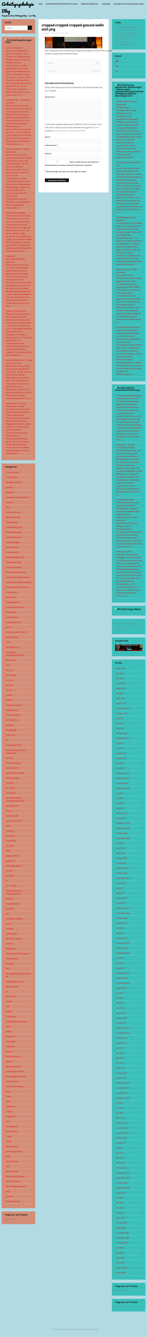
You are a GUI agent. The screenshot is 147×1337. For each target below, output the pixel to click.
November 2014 (122, 973)
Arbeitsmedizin (12, 552)
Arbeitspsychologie (13, 567)
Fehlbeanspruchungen (15, 773)
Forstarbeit (10, 788)
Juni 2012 (120, 1108)
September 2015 (122, 953)
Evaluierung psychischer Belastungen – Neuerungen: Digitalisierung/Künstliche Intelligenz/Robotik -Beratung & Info (129, 90)
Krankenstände (12, 904)
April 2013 (120, 1063)
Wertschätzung (12, 1161)
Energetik (10, 725)
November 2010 (122, 1178)
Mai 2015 (120, 963)
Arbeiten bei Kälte (13, 517)
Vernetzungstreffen (14, 1151)
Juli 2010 (119, 1198)
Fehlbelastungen (12, 778)
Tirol (8, 1121)
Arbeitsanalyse (12, 522)
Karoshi (9, 871)
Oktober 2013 (121, 1038)
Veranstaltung (12, 1146)
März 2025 (120, 668)
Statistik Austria (12, 1081)
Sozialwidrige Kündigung (16, 1076)
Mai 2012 (120, 1113)
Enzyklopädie (11, 730)
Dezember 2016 (122, 908)
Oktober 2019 (121, 783)
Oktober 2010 (121, 1183)
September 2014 (122, 983)
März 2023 (120, 698)
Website (48, 154)
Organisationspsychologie (16, 1021)
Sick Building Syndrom (15, 1071)
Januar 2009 (121, 1273)
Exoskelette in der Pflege (16, 403)
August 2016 (121, 923)
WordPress (94, 1329)
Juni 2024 (120, 673)
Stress (8, 1091)
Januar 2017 (121, 903)
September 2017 (122, 878)
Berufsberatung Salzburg (125, 44)
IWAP (8, 851)
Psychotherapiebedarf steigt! (128, 327)
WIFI (7, 1166)
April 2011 (120, 1158)
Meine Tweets (10, 1219)
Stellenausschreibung (14, 1086)
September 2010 (122, 1188)
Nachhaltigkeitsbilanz (14, 981)
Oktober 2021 (121, 733)
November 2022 (122, 708)
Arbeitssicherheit (13, 602)
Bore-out (9, 670)
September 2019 (122, 788)
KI (7, 881)
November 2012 (122, 1088)
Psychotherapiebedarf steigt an (129, 395)
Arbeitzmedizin (12, 617)
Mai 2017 (120, 888)
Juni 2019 (120, 798)
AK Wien (9, 487)
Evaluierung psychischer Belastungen (129, 4)
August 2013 (121, 1043)
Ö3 (7, 991)
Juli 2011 (119, 1148)
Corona (9, 690)
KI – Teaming (11, 886)
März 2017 (120, 893)
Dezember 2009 (122, 1233)
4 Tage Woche (11, 477)
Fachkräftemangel (13, 763)
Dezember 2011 (122, 1128)
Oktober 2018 (121, 833)
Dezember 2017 (122, 868)
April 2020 (120, 768)
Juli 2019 (119, 793)
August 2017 (121, 883)
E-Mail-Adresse (51, 145)
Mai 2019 (120, 803)
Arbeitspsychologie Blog (18, 7)
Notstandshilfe (12, 986)
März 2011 (120, 1163)
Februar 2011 (121, 1168)
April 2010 (120, 1213)
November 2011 (122, 1133)
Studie (8, 1096)
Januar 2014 (121, 1023)
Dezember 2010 (122, 1173)
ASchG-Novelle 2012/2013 (16, 632)
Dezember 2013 (122, 1028)
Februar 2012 (121, 1123)
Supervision (10, 1106)
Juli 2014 (119, 993)
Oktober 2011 (121, 1138)
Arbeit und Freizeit (13, 512)
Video (8, 1156)
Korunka (9, 898)
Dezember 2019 (122, 773)
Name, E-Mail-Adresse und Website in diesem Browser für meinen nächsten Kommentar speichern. (72, 163)
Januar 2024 (121, 688)
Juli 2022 (119, 718)
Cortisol (9, 695)
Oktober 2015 (121, 948)
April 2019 (120, 808)
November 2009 (122, 1238)
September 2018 (122, 838)
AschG (8, 627)
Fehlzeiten (10, 783)
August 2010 (121, 1193)
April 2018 (120, 848)
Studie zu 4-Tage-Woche (16, 311)
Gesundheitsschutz (13, 821)
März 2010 (120, 1218)
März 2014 (120, 1013)
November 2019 (122, 778)
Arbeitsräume (11, 592)
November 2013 (122, 1033)
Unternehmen (11, 1131)
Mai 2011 (120, 1153)
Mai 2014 (120, 1003)
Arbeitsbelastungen (14, 532)
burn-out (9, 680)
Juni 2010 (120, 1203)
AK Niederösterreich (14, 482)
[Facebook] (117, 61)
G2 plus (9, 811)
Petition (9, 1031)
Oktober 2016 (121, 918)
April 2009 (120, 1258)
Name (48, 137)
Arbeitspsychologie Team (18, 41)
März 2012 (120, 1118)
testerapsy (46, 33)
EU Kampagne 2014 (14, 745)
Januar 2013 (121, 1078)
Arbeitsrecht (11, 597)
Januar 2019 (121, 818)
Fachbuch (10, 758)
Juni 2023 (120, 693)
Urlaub (9, 1136)
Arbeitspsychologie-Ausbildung (18, 582)
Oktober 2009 (121, 1243)
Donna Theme (77, 1329)
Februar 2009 (121, 1268)
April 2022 (120, 728)
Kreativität (10, 909)
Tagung (9, 1111)
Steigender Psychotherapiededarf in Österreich (16, 259)
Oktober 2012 (121, 1093)
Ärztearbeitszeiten (13, 622)
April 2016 (120, 933)
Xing (7, 1191)
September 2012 (122, 1098)
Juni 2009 (120, 1253)
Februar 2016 (121, 938)
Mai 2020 (120, 763)
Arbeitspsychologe (13, 562)
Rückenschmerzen (13, 1056)
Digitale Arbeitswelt (14, 705)
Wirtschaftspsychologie (15, 1176)
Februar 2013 (121, 1073)
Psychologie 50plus (131, 609)
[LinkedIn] (117, 71)
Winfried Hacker (12, 1171)
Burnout (9, 685)
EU (7, 740)
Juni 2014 (120, 998)
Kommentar (50, 97)
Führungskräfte (12, 806)
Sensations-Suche (13, 1066)
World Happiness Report (16, 1186)
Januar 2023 (121, 703)
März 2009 (120, 1263)
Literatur (9, 943)
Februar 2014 (121, 1018)
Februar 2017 (121, 898)
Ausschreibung (12, 637)
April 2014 (120, 1008)
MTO (8, 968)
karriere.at (10, 876)
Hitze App (10, 831)
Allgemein (10, 492)
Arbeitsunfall (11, 612)
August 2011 (121, 1143)
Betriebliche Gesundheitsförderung (127, 388)
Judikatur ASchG (12, 856)
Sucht (8, 1101)
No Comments (65, 33)
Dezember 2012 (122, 1083)
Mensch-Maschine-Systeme (17, 953)
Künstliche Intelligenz (14, 919)
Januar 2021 (121, 753)
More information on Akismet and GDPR (68, 131)
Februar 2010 (121, 1223)
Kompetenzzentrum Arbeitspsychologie (61, 4)
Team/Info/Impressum (89, 4)
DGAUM (9, 700)
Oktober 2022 (121, 713)
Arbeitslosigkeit (12, 547)
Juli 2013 (119, 1048)
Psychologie (11, 1041)
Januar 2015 (121, 968)
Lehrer (8, 923)
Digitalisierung (12, 710)
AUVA (8, 642)
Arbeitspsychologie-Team (125, 33)
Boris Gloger (11, 675)
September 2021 (122, 738)
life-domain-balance (14, 939)
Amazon (9, 502)
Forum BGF (106, 4)
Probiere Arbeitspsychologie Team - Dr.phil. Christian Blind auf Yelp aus (127, 626)
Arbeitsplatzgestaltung (15, 557)
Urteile (8, 1141)
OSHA (8, 1026)
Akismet (96, 127)
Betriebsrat (10, 660)
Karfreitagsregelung (14, 866)
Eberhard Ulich (12, 720)
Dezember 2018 (122, 823)
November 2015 (122, 943)
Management (11, 948)
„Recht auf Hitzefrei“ (124, 551)
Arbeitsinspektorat (13, 537)
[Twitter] (117, 66)
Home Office (11, 841)
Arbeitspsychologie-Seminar (17, 587)
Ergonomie (10, 735)
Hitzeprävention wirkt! (125, 499)
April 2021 (120, 748)
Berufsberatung (12, 647)
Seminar (9, 1061)
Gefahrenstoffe (12, 816)
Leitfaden (10, 928)
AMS (8, 507)
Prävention (10, 1036)
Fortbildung (10, 793)
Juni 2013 (120, 1053)
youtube (9, 1196)
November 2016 (122, 913)
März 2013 (120, 1068)
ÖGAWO (9, 1001)
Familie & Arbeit (12, 768)
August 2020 (121, 758)
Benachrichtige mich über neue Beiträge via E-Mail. (66, 172)
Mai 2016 (120, 928)
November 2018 (122, 828)
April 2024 (120, 683)
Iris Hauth (10, 846)
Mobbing (9, 963)
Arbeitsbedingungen (14, 527)
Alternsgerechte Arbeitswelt (17, 497)
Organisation (11, 1016)
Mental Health (11, 959)
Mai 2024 (120, 678)
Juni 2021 (120, 743)
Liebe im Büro (11, 934)
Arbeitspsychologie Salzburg (17, 577)
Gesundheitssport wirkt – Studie (19, 360)
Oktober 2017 (121, 873)
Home (40, 4)
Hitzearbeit (10, 836)
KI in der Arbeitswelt (14, 48)
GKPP (8, 826)
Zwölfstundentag (13, 1201)
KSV (7, 914)
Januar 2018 (121, 863)
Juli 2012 (119, 1103)
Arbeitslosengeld (13, 542)
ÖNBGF (9, 1011)
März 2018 (120, 853)
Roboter (9, 1051)
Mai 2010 (120, 1208)
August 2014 (121, 988)
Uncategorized (12, 1126)
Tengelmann (11, 1116)
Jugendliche (10, 861)
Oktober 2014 (121, 978)
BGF (7, 665)
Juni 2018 (120, 843)
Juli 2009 (119, 1248)
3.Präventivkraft (12, 472)
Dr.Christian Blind (13, 715)
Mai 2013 (120, 1058)
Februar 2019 (121, 813)
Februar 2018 (121, 858)
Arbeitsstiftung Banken (15, 607)
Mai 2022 (120, 723)
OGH (8, 1006)
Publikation (10, 1046)
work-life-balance (13, 1181)
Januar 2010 (121, 1228)
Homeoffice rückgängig (15, 213)
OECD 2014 (10, 996)
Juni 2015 (120, 958)
